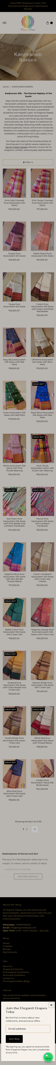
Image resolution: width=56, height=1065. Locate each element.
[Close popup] (51, 1005)
